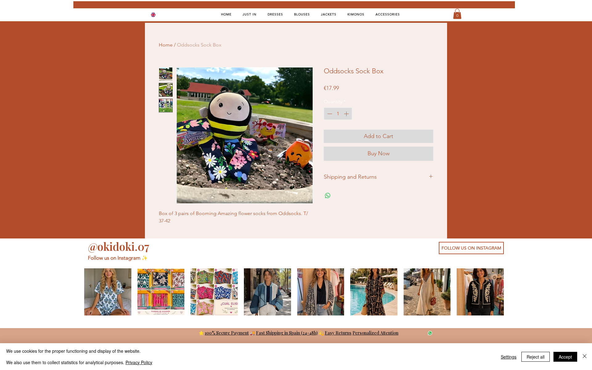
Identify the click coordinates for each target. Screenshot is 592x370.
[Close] (584, 356)
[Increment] (347, 114)
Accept (565, 357)
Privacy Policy (138, 362)
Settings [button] (508, 357)
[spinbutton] (338, 114)
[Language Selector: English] (157, 14)
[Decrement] (329, 114)
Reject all (536, 357)
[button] (457, 14)
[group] (294, 291)
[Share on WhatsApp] (327, 195)
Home (166, 45)
